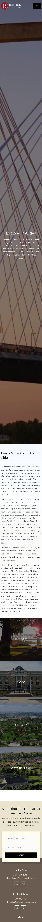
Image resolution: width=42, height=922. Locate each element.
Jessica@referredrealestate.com (22, 902)
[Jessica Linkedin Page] (17, 907)
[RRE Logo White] (11, 6)
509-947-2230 (20, 899)
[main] (21, 400)
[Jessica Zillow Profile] (23, 884)
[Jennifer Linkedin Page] (17, 884)
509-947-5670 (20, 875)
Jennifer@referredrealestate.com (22, 878)
